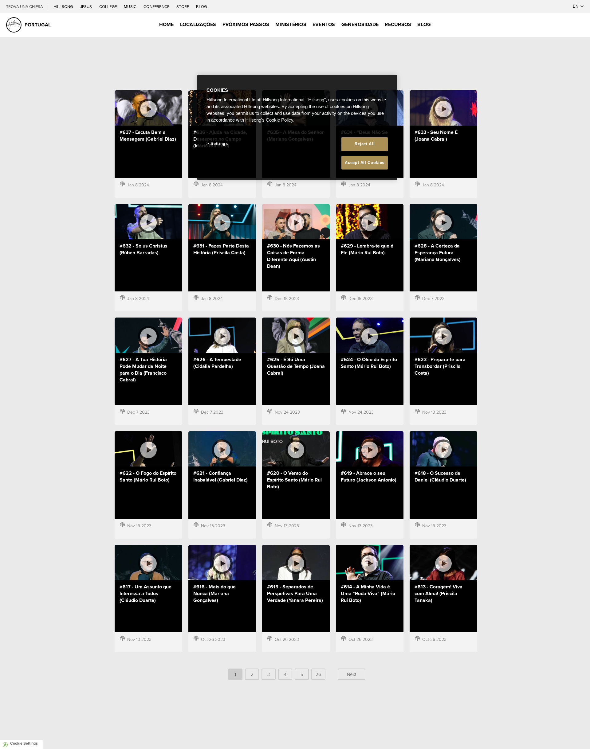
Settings (219, 143)
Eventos (324, 24)
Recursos (398, 24)
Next (351, 674)
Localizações (198, 24)
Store (183, 6)
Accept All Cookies (364, 162)
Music (130, 6)
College (108, 6)
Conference (157, 6)
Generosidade (360, 24)
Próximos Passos (245, 24)
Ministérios (290, 24)
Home (166, 24)
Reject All (365, 144)
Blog (201, 6)
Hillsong (63, 6)
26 (318, 674)
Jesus (86, 6)
